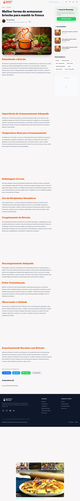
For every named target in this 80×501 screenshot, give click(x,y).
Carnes (69, 66)
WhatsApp (26, 373)
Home (3, 7)
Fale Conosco (44, 412)
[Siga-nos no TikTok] (13, 410)
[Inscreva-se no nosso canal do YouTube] (10, 410)
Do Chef (57, 60)
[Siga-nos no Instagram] (3, 410)
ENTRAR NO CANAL (66, 18)
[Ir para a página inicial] (8, 2)
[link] (18, 472)
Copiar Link (36, 373)
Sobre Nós (44, 401)
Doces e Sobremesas (60, 63)
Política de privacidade (46, 410)
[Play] (48, 466)
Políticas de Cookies (46, 408)
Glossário (9, 7)
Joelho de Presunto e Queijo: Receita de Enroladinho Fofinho (36, 472)
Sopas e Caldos (59, 69)
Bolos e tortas (70, 63)
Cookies (76, 422)
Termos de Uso (44, 403)
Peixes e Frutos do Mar (69, 69)
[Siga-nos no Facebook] (7, 410)
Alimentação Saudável (60, 66)
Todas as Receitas (65, 60)
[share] (61, 471)
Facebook (7, 373)
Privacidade (71, 422)
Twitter (16, 373)
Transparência (44, 406)
